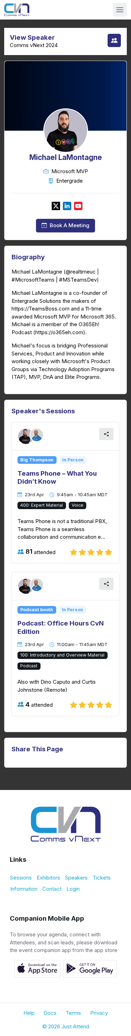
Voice (77, 505)
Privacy (99, 1013)
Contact (51, 888)
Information (23, 888)
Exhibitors (48, 877)
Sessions (21, 877)
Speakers (76, 877)
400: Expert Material (41, 505)
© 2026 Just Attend (65, 1026)
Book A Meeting (69, 225)
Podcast (28, 665)
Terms (73, 1013)
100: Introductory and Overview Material (62, 655)
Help (29, 1013)
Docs (50, 1013)
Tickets (102, 877)
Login (73, 888)
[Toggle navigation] (120, 10)
